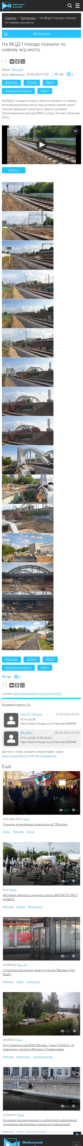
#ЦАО (6, 831)
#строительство (42, 1056)
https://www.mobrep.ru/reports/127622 (37, 693)
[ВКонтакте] (12, 61)
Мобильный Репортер (13, 5)
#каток (30, 831)
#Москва (11, 82)
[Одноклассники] (17, 61)
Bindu (26, 819)
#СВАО (32, 82)
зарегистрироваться (15, 756)
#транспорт (33, 981)
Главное (10, 18)
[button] (41, 145)
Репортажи (28, 18)
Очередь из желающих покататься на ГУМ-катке (35, 824)
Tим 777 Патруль (31, 714)
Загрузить (41, 33)
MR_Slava (26, 732)
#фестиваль (35, 906)
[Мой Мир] (22, 61)
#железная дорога (18, 91)
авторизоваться (45, 756)
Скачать (13, 170)
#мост (45, 91)
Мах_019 (17, 69)
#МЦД (50, 82)
